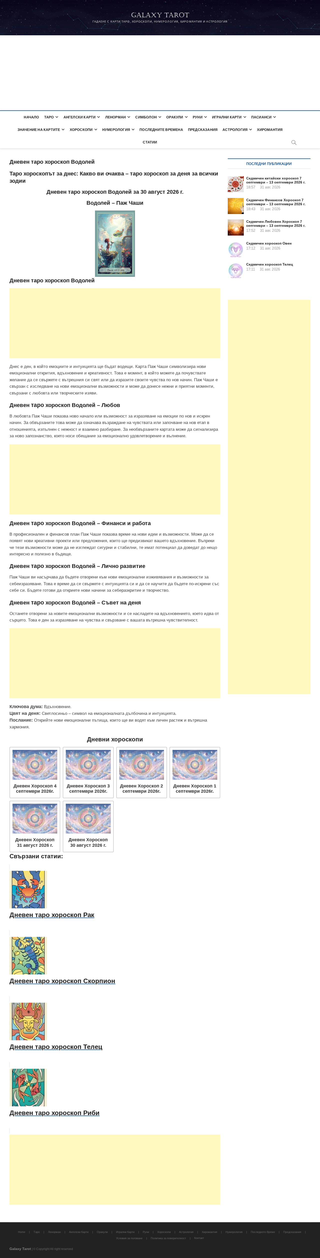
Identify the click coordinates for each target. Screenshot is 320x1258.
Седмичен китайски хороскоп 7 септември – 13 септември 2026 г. (276, 180)
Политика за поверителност (168, 1238)
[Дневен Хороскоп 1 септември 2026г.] (194, 765)
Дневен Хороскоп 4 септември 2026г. (35, 788)
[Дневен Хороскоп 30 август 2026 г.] (88, 818)
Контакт (199, 1237)
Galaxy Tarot (160, 15)
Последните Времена (161, 129)
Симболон (146, 117)
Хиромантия (269, 129)
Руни (197, 117)
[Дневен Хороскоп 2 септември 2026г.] (141, 765)
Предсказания (203, 129)
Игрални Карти (227, 117)
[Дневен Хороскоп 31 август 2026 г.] (34, 818)
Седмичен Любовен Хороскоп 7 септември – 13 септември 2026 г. (276, 224)
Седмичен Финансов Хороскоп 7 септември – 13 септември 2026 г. (276, 202)
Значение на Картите (39, 129)
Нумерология (116, 129)
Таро (49, 117)
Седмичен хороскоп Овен (269, 243)
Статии (150, 142)
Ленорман (115, 117)
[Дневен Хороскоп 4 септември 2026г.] (34, 765)
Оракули (174, 117)
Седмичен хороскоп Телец (269, 264)
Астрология (235, 129)
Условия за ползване (129, 1238)
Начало (31, 117)
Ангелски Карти (80, 117)
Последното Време (263, 1231)
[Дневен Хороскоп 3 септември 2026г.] (88, 765)
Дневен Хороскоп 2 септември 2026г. (141, 788)
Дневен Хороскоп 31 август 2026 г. (34, 842)
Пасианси (261, 117)
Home (21, 1231)
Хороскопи (81, 129)
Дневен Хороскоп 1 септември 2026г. (194, 788)
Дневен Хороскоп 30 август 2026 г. (88, 842)
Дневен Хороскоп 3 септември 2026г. (88, 788)
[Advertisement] (160, 73)
